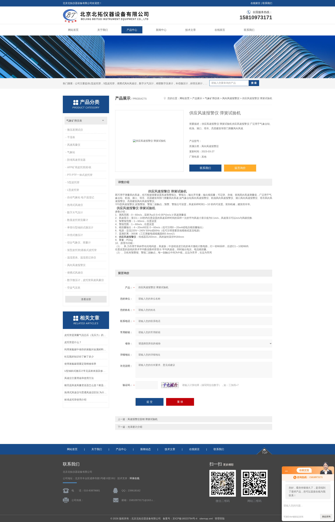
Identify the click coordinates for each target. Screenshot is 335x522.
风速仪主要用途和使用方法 (79, 378)
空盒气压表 (73, 287)
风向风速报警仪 (76, 265)
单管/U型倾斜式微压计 (80, 227)
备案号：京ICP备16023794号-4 (180, 518)
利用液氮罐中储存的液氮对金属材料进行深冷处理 (85, 349)
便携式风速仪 (75, 272)
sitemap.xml (206, 518)
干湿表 (71, 137)
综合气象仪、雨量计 (79, 242)
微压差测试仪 (75, 129)
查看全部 (86, 299)
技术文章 (190, 29)
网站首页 (73, 29)
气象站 (71, 152)
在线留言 (255, 3)
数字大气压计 (75, 212)
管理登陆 (220, 518)
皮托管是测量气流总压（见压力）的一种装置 (85, 335)
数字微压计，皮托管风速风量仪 (85, 280)
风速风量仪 (73, 144)
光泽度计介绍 (135, 426)
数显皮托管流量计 (77, 219)
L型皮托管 (73, 189)
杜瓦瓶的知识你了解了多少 (79, 356)
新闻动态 (145, 449)
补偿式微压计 (75, 234)
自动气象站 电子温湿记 (80, 197)
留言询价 (240, 167)
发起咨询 (326, 516)
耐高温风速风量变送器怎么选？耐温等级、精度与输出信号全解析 (85, 385)
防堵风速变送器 (76, 159)
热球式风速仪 (75, 204)
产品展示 (197, 98)
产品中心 (132, 29)
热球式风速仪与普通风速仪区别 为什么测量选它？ (85, 392)
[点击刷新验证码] (170, 385)
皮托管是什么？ (72, 342)
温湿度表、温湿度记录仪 (81, 257)
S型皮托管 (73, 182)
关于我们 (102, 29)
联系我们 (267, 3)
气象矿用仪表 (74, 120)
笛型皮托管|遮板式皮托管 (82, 249)
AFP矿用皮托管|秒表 (79, 167)
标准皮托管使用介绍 (75, 399)
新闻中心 (161, 29)
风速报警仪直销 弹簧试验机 (143, 419)
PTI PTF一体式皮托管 (79, 174)
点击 (103, 121)
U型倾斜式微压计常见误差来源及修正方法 (85, 371)
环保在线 (134, 478)
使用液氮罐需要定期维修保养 (80, 363)
